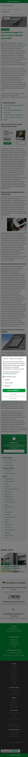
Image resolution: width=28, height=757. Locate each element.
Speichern (13, 398)
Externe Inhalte (9, 383)
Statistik (7, 379)
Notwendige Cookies (10, 376)
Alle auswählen (13, 390)
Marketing (7, 386)
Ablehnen (13, 394)
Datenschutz (9, 373)
